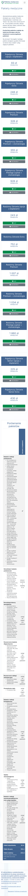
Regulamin (11, 891)
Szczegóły (15, 74)
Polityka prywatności (20, 891)
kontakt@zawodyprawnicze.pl (10, 881)
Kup (14, 71)
